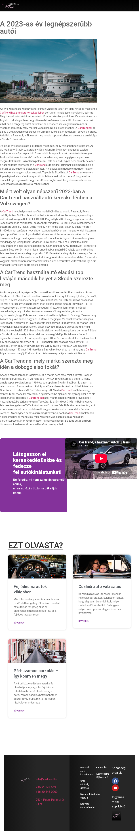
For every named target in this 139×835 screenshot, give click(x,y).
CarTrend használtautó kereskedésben (22, 112)
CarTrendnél (85, 127)
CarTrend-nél (36, 397)
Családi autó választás (100, 586)
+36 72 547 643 (46, 787)
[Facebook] (115, 780)
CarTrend (40, 164)
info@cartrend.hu (46, 779)
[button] (135, 6)
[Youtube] (115, 787)
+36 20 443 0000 (47, 791)
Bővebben (19, 622)
